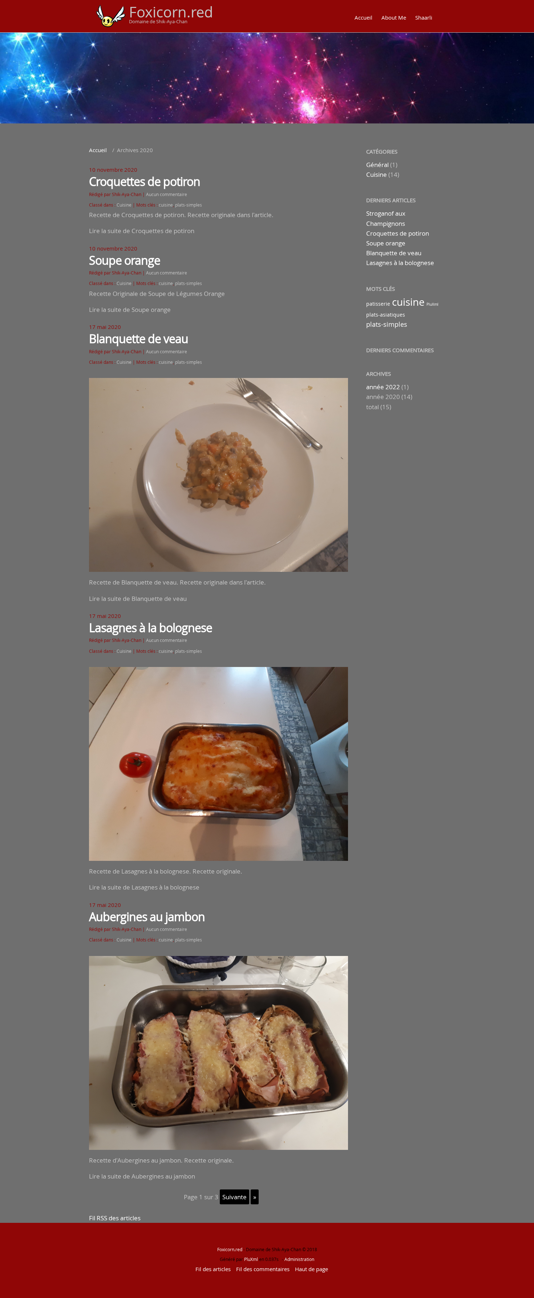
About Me (393, 17)
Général (377, 164)
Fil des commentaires (263, 1269)
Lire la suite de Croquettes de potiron (141, 231)
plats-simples (188, 205)
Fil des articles (213, 1269)
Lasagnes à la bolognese (150, 627)
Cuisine (124, 205)
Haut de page (311, 1269)
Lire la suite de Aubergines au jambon (142, 1176)
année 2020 (383, 396)
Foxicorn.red (171, 12)
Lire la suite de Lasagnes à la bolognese (144, 887)
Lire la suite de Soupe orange (130, 309)
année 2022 (383, 387)
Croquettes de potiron (144, 181)
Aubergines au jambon (147, 916)
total (373, 407)
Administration (299, 1259)
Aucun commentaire (166, 194)
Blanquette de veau (138, 338)
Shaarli (423, 17)
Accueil (363, 17)
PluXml (432, 304)
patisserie (378, 303)
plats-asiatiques (385, 314)
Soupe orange (124, 260)
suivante (234, 1197)
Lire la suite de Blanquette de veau (138, 598)
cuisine (166, 205)
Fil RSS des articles (115, 1218)
